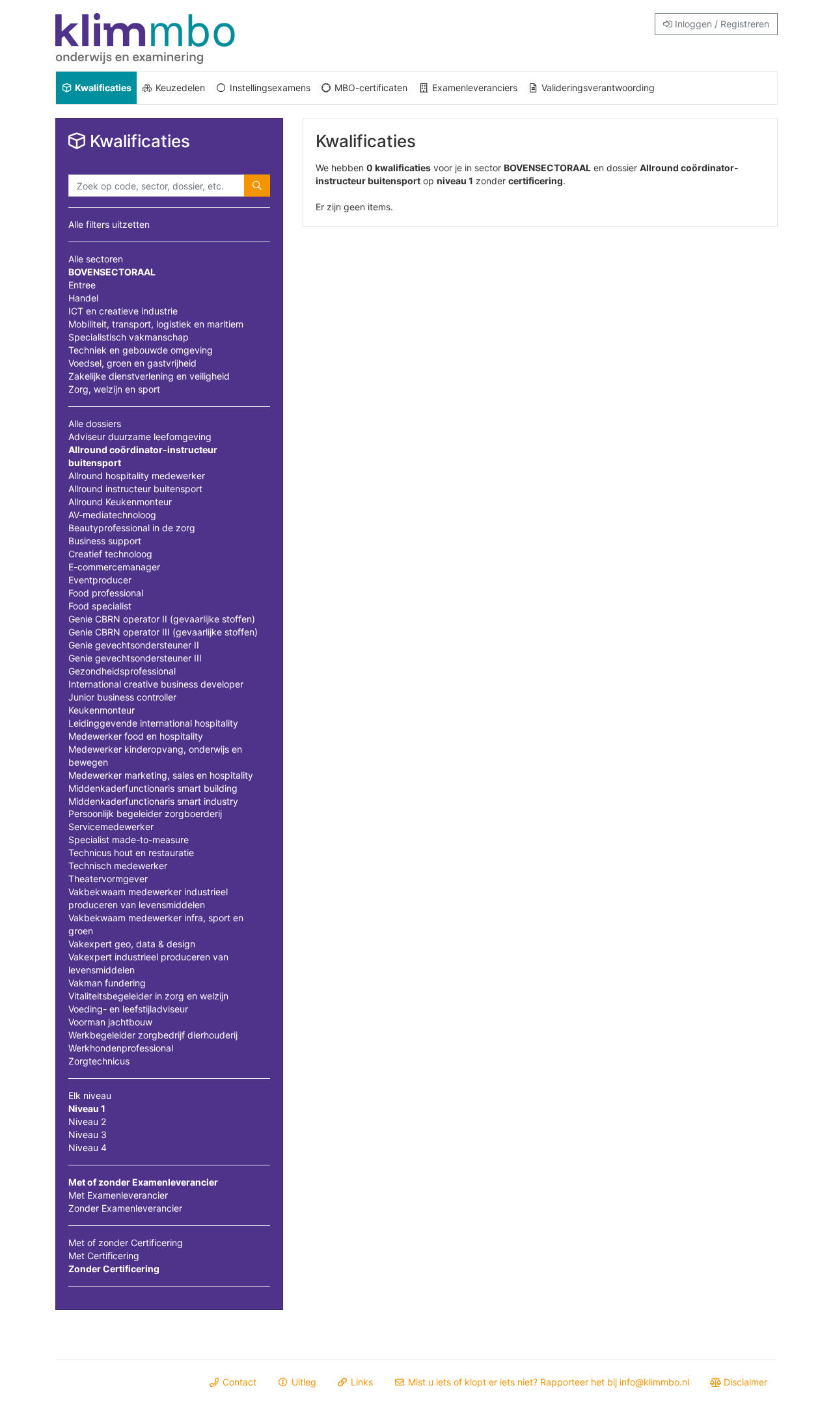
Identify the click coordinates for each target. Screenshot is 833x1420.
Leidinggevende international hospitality (153, 723)
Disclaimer (744, 1381)
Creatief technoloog (110, 553)
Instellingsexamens (268, 87)
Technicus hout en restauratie (131, 852)
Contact (238, 1381)
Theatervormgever (108, 878)
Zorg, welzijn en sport (114, 389)
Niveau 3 (87, 1134)
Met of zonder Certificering (125, 1242)
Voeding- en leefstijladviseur (128, 1008)
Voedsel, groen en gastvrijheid (132, 363)
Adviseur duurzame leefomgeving (140, 436)
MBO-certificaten (369, 87)
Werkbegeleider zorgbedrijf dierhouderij (153, 1034)
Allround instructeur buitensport (135, 488)
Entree (82, 284)
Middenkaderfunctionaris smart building (153, 788)
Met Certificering (103, 1255)
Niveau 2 (87, 1121)
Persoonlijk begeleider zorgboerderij (145, 813)
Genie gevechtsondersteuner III (135, 657)
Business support (104, 540)
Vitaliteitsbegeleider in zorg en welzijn (148, 995)
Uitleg (302, 1381)
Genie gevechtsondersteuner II (133, 644)
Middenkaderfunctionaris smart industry (153, 801)
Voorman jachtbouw (110, 1021)
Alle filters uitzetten (109, 224)
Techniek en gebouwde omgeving (140, 349)
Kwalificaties (102, 87)
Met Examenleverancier (118, 1195)
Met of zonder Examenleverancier (143, 1182)
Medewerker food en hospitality (135, 736)
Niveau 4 (87, 1147)
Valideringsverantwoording (597, 87)
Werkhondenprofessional (120, 1047)
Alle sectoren (95, 258)
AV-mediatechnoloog (112, 514)
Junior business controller (122, 697)
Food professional (105, 592)
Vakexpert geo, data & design (131, 943)
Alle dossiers (94, 423)
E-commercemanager (114, 566)
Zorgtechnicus (99, 1060)
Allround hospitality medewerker (136, 475)
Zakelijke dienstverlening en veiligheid (149, 376)
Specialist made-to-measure (128, 839)
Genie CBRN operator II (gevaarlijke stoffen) (161, 618)
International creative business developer (155, 683)
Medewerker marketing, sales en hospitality (160, 775)
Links (360, 1381)
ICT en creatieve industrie (123, 310)
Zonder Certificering (113, 1268)
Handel (83, 297)
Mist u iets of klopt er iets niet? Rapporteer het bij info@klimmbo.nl (547, 1381)
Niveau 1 (86, 1108)
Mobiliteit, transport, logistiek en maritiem (155, 323)
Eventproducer (99, 579)
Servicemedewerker (111, 826)
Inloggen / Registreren (720, 23)
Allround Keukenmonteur (120, 501)
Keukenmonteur (101, 710)
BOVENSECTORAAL (112, 271)
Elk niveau (89, 1095)
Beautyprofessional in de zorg (131, 527)
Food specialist (99, 605)
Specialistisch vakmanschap (128, 336)
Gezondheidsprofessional (122, 670)
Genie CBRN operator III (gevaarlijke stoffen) (163, 631)
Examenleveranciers (473, 87)
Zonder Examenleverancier (125, 1208)
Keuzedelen (179, 87)
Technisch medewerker (117, 865)
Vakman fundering (107, 982)
